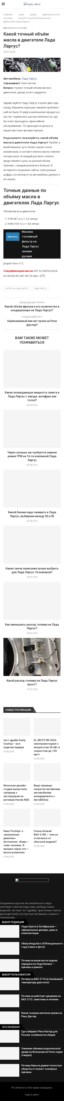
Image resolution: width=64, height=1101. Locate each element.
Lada (21, 14)
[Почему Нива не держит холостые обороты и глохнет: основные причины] (9, 1070)
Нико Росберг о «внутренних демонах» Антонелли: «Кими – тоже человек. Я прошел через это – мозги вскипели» (16, 842)
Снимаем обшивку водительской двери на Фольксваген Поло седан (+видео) (42, 1051)
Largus (33, 14)
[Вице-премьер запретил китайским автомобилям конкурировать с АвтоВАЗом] (47, 772)
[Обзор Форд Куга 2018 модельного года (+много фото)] (9, 948)
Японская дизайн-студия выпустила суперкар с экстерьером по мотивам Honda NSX (16, 792)
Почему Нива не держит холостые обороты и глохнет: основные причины (41, 1068)
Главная (7, 14)
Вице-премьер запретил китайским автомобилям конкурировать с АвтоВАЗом (47, 792)
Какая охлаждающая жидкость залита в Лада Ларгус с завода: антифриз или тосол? (32, 396)
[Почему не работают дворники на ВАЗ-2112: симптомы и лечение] (9, 1000)
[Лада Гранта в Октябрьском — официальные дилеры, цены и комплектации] (9, 931)
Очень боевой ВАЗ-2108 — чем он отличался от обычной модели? (46, 836)
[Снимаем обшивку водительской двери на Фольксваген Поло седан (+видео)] (9, 1053)
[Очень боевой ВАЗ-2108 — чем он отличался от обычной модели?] (47, 818)
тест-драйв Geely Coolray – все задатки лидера (14, 744)
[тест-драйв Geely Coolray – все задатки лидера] (16, 727)
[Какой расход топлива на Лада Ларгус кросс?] (32, 657)
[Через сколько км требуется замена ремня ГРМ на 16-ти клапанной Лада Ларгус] (32, 429)
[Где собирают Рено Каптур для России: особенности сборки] (9, 1036)
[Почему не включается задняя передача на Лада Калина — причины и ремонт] (9, 965)
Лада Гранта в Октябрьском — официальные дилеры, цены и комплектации (39, 930)
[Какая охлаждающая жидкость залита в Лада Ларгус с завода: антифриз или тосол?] (32, 369)
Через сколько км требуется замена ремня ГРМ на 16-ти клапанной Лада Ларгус (32, 456)
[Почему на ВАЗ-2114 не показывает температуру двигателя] (9, 983)
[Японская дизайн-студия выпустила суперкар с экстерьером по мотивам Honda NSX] (16, 772)
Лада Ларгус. (30, 78)
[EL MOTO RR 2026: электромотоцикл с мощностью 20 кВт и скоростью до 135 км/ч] (47, 727)
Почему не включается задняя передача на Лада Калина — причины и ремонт (39, 963)
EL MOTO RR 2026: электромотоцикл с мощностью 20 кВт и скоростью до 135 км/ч (47, 747)
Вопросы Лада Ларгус (17, 288)
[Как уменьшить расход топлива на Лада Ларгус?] (32, 601)
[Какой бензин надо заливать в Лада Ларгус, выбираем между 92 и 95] (32, 489)
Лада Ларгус (40, 288)
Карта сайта (32, 1094)
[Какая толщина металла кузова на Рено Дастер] (9, 1017)
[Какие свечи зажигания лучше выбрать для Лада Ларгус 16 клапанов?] (32, 545)
